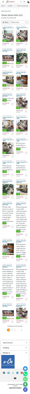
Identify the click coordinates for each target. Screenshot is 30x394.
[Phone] (25, 374)
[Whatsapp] (25, 379)
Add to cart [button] (12, 44)
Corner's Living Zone (22, 6)
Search (21, 2)
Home (2, 6)
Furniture (10, 6)
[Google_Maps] (25, 384)
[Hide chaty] (25, 389)
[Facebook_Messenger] (25, 368)
